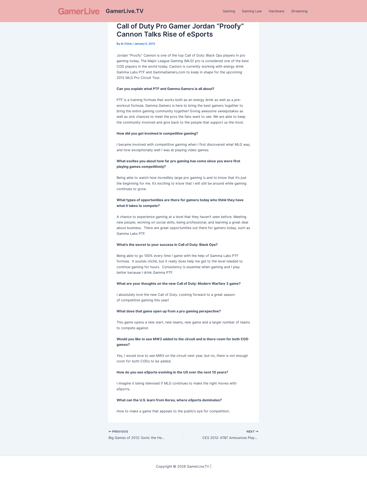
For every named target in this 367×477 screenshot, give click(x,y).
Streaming (299, 11)
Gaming (229, 11)
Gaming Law (252, 11)
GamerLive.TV (125, 11)
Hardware (276, 11)
